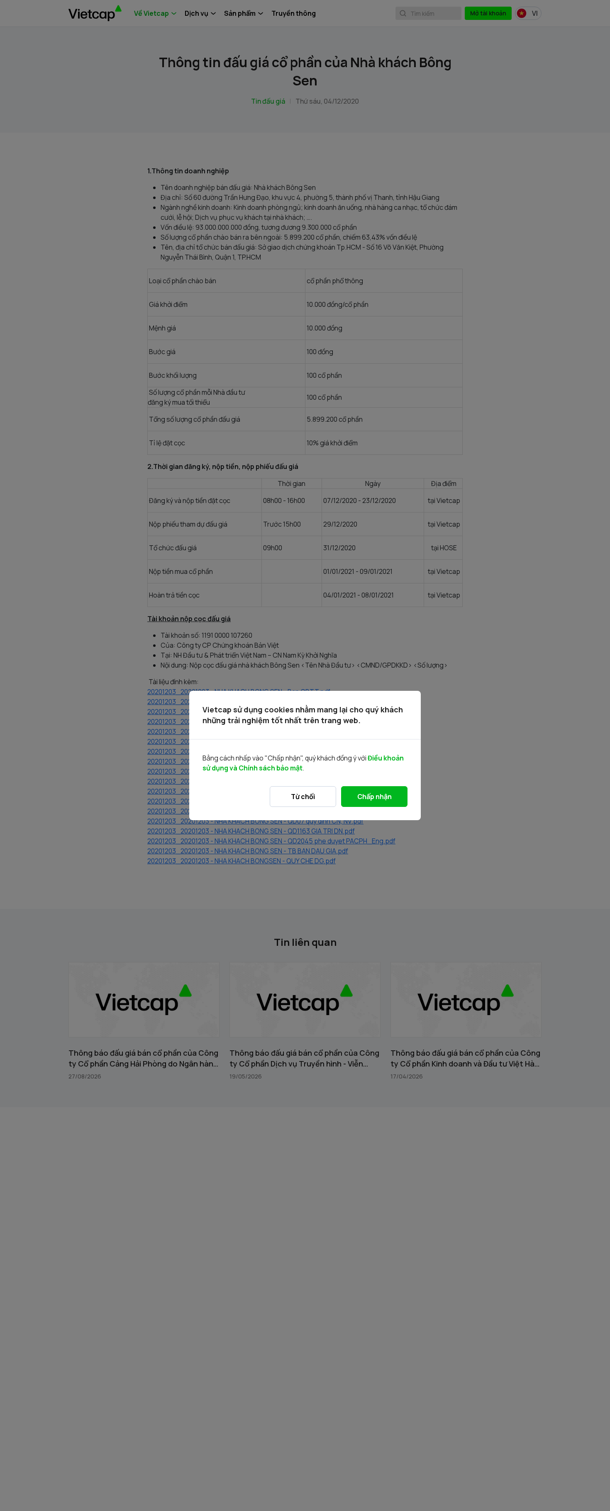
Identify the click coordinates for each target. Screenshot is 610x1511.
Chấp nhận (374, 796)
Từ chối (303, 796)
